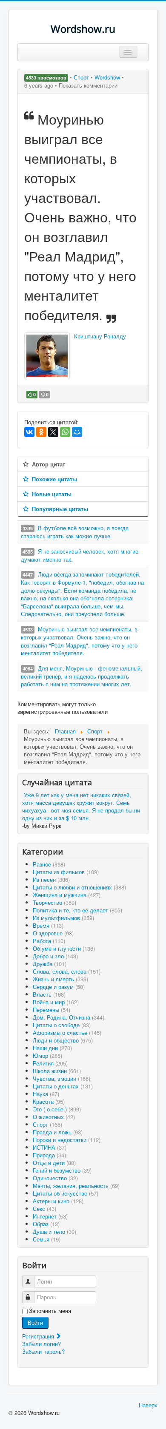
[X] (53, 432)
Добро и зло (55, 956)
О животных (54, 1117)
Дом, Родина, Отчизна (68, 1017)
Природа (49, 1155)
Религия (50, 1063)
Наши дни (52, 1048)
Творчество (54, 902)
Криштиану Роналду (100, 336)
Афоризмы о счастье (67, 1032)
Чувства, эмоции (61, 1078)
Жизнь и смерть (60, 979)
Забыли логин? (41, 1344)
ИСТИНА (49, 1147)
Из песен (51, 879)
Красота (49, 1101)
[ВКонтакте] (29, 432)
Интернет (50, 1216)
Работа (49, 941)
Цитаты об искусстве (65, 1193)
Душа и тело (54, 1231)
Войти (35, 1322)
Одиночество (55, 1178)
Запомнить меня (50, 1311)
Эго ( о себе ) (57, 1109)
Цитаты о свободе (62, 1025)
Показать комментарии (88, 85)
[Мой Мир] (77, 432)
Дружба (49, 964)
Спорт (82, 77)
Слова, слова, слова (66, 971)
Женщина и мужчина (66, 895)
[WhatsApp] (65, 432)
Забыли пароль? (43, 1351)
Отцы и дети (54, 1163)
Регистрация (39, 1336)
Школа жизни (57, 1071)
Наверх (148, 1405)
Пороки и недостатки (66, 1140)
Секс (44, 1209)
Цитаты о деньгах (63, 1086)
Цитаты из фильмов (66, 872)
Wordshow (107, 77)
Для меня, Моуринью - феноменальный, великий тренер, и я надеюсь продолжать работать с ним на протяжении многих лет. (81, 676)
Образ (46, 1224)
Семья (46, 1239)
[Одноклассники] (41, 432)
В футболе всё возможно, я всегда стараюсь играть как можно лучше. (75, 532)
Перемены (51, 1010)
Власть (49, 994)
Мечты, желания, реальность (76, 1186)
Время (48, 925)
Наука (46, 1094)
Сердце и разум (59, 987)
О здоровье (53, 933)
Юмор (47, 1055)
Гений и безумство (62, 1170)
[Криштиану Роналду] (47, 355)
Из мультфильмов (63, 918)
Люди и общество (63, 1040)
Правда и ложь (58, 1132)
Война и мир (56, 1002)
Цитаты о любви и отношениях (79, 887)
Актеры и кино (58, 1201)
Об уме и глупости (64, 948)
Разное (49, 864)
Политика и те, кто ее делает (77, 910)
